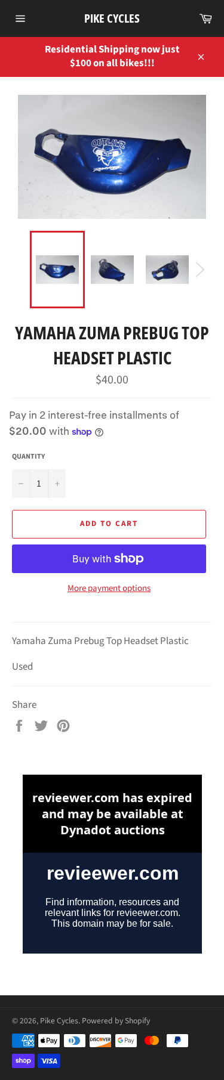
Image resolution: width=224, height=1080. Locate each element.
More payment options (109, 589)
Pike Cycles (112, 18)
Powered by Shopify (116, 1020)
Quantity (28, 457)
